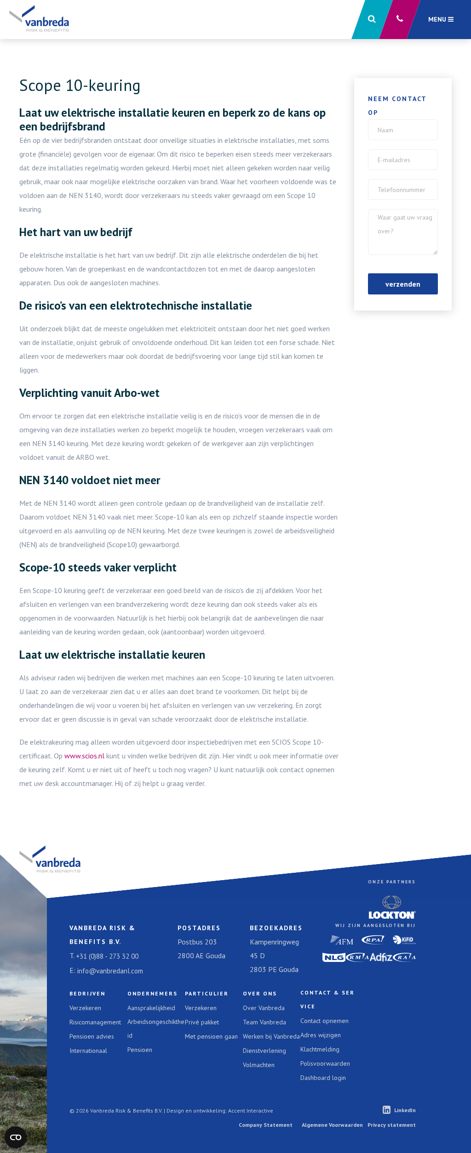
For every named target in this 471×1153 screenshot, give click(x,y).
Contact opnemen (324, 1021)
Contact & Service (327, 999)
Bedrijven (87, 993)
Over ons (260, 993)
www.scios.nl (84, 755)
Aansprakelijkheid (151, 1008)
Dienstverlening (264, 1050)
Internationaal (88, 1050)
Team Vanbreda (264, 1022)
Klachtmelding (319, 1049)
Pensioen (139, 1050)
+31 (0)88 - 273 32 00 (107, 956)
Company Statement (266, 1124)
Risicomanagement (95, 1022)
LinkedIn (405, 1110)
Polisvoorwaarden (325, 1063)
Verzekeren (85, 1008)
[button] (372, 19)
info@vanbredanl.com (110, 970)
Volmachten (259, 1065)
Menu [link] (438, 19)
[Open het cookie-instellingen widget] (16, 1137)
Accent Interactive (250, 1110)
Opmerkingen (399, 216)
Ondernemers (152, 993)
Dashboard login (323, 1078)
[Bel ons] (400, 19)
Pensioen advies (91, 1036)
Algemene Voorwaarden (332, 1124)
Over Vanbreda (264, 1008)
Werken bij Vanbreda (271, 1036)
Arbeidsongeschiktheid (155, 1028)
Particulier (207, 993)
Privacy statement (392, 1124)
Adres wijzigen (320, 1035)
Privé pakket (202, 1022)
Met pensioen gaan (211, 1036)
